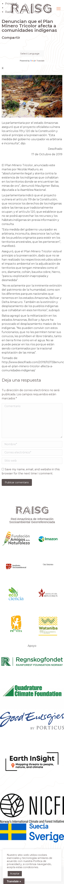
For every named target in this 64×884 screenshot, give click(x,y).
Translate (40, 61)
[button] (3, 45)
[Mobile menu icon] (58, 9)
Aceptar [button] (14, 873)
